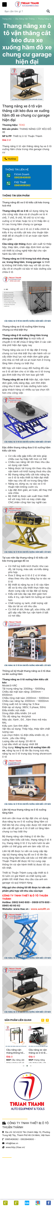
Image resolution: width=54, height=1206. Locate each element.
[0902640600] (16, 1203)
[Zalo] (27, 1203)
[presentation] (42, 1020)
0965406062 (22, 185)
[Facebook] (48, 1203)
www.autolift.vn (40, 908)
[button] (23, 1065)
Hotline (11, 158)
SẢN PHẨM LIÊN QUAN (17, 1020)
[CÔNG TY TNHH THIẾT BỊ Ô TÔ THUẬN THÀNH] (27, 4)
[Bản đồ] (37, 1203)
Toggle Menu (4, 4)
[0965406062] (5, 1203)
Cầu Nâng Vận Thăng (24, 19)
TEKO (22, 124)
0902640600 (22, 177)
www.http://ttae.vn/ (15, 1147)
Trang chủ (7, 19)
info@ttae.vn (12, 1143)
